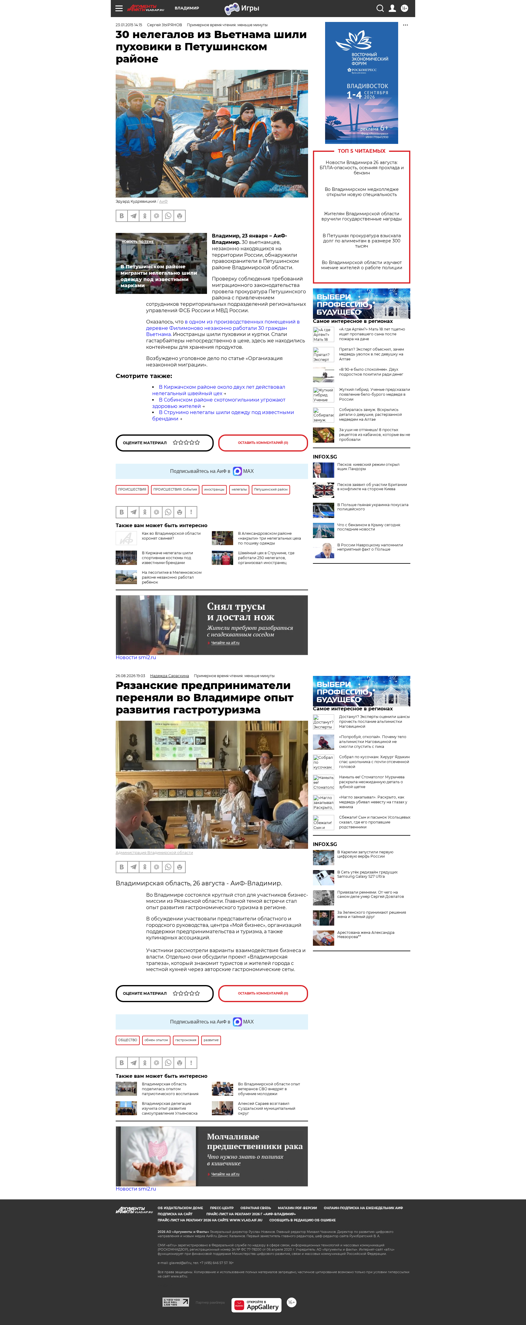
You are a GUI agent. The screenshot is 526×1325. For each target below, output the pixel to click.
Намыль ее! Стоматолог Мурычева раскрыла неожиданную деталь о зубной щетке (372, 782)
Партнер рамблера (210, 1302)
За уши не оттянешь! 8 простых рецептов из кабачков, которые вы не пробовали (374, 434)
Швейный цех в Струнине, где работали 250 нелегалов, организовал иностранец (266, 558)
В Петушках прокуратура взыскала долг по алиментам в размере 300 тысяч (362, 241)
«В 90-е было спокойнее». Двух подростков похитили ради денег (371, 372)
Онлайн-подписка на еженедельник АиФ (363, 1208)
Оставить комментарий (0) (263, 443)
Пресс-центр (221, 1208)
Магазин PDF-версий (297, 1208)
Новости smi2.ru (136, 657)
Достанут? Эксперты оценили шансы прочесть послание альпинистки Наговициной (374, 721)
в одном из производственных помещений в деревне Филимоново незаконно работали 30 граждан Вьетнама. (223, 328)
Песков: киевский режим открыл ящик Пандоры (368, 466)
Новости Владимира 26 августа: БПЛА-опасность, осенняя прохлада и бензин (362, 168)
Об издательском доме (180, 1208)
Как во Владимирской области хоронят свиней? (171, 536)
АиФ (163, 201)
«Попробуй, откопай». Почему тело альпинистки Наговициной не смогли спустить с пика (372, 741)
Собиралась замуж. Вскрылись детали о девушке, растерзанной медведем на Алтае (370, 414)
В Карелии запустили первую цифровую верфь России (365, 854)
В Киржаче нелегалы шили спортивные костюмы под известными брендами (167, 558)
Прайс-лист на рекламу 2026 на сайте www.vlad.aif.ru (210, 1220)
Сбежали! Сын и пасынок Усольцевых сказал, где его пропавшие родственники (374, 822)
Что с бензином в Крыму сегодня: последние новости (369, 527)
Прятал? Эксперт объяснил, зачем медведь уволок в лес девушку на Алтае (371, 354)
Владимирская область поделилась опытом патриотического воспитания (170, 1089)
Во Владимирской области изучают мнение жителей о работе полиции (361, 265)
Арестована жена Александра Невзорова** (365, 934)
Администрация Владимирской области (154, 852)
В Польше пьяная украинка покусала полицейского (373, 507)
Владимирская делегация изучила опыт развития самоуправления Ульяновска (170, 1108)
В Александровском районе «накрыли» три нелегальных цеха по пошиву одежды (269, 538)
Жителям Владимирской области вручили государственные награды (361, 216)
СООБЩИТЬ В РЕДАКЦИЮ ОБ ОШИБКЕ (302, 1220)
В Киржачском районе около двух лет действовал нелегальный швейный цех (218, 390)
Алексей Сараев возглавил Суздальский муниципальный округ (266, 1108)
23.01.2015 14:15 (129, 25)
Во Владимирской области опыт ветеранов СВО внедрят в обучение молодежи (269, 1089)
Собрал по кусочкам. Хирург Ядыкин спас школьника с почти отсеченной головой (374, 762)
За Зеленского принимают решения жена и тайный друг (371, 914)
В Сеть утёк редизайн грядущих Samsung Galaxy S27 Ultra (367, 874)
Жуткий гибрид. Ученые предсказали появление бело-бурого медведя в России (374, 394)
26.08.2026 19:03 (130, 675)
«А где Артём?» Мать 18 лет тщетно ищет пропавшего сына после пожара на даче (372, 334)
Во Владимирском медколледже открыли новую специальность (362, 192)
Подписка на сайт (175, 1214)
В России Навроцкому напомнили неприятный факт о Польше (370, 547)
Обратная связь (255, 1208)
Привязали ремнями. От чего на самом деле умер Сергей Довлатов (370, 894)
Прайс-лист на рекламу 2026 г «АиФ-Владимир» (251, 1214)
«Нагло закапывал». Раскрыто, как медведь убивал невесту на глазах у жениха (373, 802)
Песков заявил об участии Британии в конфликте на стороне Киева (372, 487)
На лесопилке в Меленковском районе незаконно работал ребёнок (172, 577)
